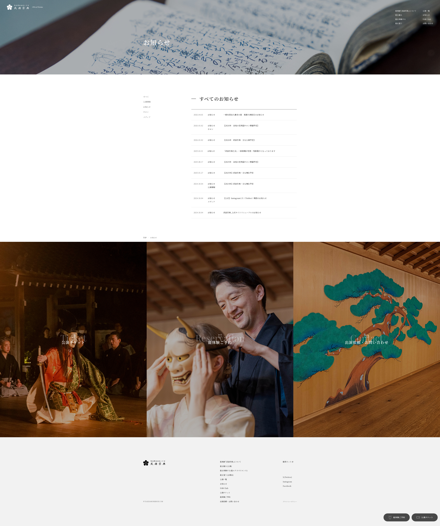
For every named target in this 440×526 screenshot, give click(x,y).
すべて (146, 96)
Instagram (287, 481)
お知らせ (426, 15)
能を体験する (400, 19)
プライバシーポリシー (290, 502)
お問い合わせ (428, 23)
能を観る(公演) (226, 466)
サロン (146, 112)
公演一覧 (426, 11)
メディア (147, 117)
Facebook (287, 486)
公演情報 (147, 101)
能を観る (398, 15)
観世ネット (287, 461)
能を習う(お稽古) (226, 475)
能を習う (398, 23)
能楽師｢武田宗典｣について (405, 11)
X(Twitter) (287, 477)
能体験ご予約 (225, 497)
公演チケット (225, 492)
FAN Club (427, 19)
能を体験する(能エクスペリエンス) (233, 470)
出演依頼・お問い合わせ (229, 501)
